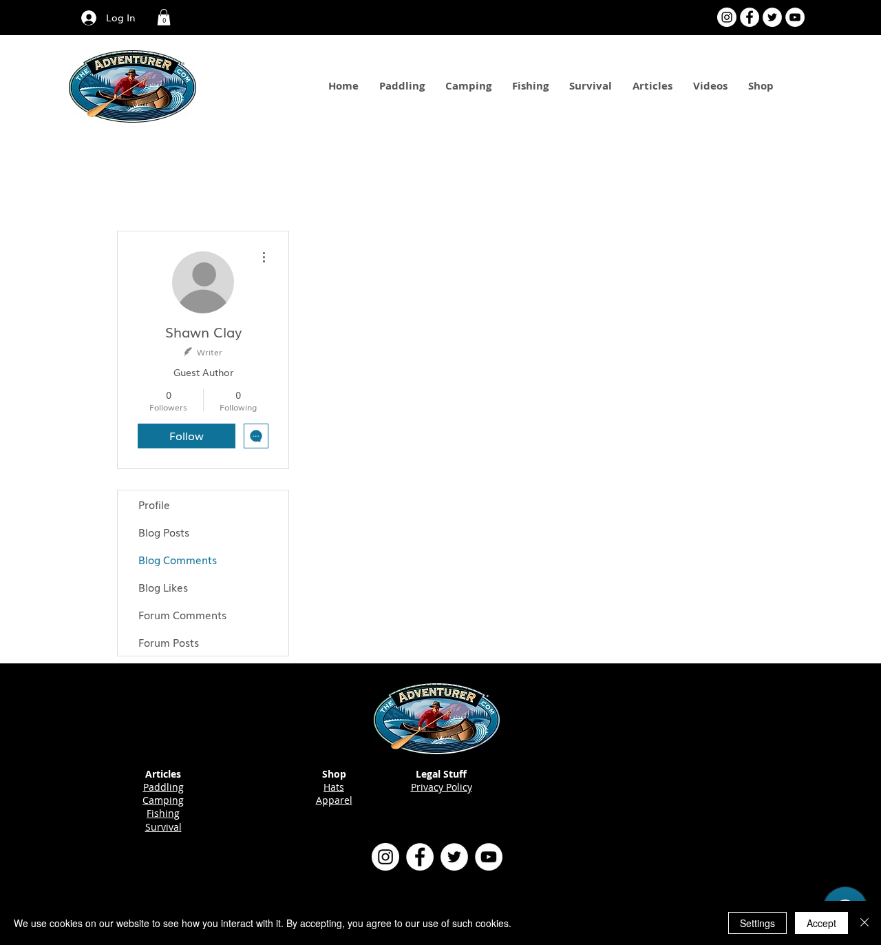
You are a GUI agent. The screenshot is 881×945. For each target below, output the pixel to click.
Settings (757, 923)
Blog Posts (163, 531)
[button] (164, 17)
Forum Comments (182, 614)
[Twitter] (772, 17)
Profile (154, 504)
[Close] (864, 923)
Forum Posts (168, 642)
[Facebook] (749, 17)
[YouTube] (795, 17)
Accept (821, 923)
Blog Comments (177, 559)
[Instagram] (726, 17)
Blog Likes (163, 586)
